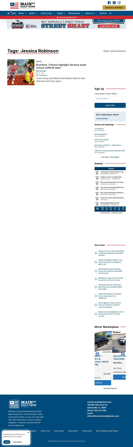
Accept (6, 442)
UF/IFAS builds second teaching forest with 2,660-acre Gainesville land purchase (110, 271)
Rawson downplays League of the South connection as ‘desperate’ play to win (110, 262)
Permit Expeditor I (101, 134)
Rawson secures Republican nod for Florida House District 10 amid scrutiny (111, 314)
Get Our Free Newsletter (66, 17)
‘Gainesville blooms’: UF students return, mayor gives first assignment (110, 296)
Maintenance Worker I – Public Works (108, 145)
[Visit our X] (114, 2)
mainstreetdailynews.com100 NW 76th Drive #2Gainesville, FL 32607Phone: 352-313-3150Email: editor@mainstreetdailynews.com (103, 409)
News (21, 13)
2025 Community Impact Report (107, 431)
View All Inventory (110, 388)
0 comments (42, 75)
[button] (97, 354)
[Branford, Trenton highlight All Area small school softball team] (20, 72)
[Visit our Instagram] (119, 2)
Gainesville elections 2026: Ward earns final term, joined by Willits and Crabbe (110, 287)
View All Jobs (114, 157)
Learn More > (18, 442)
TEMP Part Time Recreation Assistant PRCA (110, 151)
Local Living (46, 13)
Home (106, 51)
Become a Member (114, 7)
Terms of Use (45, 431)
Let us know (102, 118)
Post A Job (104, 157)
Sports (32, 13)
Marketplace (74, 13)
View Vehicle (110, 377)
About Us (90, 13)
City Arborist (99, 129)
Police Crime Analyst (102, 140)
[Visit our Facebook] (109, 2)
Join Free (110, 105)
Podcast (103, 13)
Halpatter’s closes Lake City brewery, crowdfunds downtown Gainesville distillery (111, 253)
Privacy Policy (58, 431)
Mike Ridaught (41, 71)
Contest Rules (73, 431)
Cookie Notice (87, 431)
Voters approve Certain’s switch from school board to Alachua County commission (109, 305)
